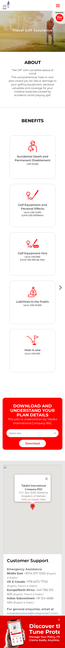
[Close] (46, 479)
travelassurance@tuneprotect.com (32, 613)
